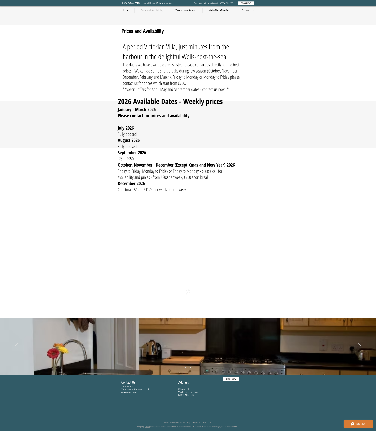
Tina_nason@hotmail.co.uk (206, 3)
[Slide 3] (190, 367)
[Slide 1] (185, 367)
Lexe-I (147, 427)
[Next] (359, 346)
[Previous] (16, 346)
